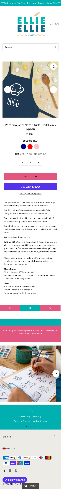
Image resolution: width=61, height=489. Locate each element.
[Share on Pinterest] (50, 308)
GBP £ (9, 448)
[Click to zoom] (53, 66)
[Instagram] (10, 470)
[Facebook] (4, 470)
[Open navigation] (7, 24)
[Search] (55, 47)
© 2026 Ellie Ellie (11, 484)
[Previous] (7, 89)
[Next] (53, 89)
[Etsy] (16, 470)
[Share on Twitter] (30, 308)
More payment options (30, 193)
